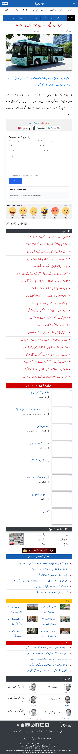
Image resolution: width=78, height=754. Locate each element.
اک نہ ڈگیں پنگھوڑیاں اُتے (52, 712)
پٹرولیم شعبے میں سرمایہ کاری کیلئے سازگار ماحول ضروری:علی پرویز (50, 592)
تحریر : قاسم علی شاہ (44, 448)
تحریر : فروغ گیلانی (45, 499)
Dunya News (44, 738)
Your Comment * (13, 157)
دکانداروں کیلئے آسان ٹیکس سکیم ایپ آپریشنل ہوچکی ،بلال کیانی (50, 586)
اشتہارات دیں (16, 731)
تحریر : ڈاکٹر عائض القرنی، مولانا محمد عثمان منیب (38, 431)
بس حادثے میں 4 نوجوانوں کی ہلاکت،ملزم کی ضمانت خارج (15, 612)
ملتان (37, 18)
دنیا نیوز (32, 738)
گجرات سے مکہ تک (54, 700)
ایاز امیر (34, 693)
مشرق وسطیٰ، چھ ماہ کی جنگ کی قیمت (16, 699)
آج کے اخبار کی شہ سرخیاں (37, 556)
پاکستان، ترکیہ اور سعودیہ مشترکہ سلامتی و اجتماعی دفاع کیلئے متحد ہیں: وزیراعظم (47, 647)
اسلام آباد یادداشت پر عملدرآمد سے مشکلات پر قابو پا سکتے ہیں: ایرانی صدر (48, 665)
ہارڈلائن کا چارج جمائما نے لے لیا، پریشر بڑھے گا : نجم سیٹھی (53, 575)
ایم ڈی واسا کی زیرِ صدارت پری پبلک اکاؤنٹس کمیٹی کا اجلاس (48, 636)
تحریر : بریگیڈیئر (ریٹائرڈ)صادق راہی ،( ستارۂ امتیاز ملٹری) (35, 414)
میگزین (6, 10)
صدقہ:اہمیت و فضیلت (42, 426)
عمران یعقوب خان (66, 718)
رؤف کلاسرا (67, 705)
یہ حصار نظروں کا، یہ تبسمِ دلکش (40, 460)
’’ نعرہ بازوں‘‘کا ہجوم (54, 687)
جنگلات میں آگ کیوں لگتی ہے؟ (39, 392)
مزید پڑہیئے (64, 231)
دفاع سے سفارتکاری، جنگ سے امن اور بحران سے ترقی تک (31, 409)
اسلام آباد (44, 18)
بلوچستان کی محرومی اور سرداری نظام (16, 712)
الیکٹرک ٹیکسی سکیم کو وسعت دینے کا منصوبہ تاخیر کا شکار (48, 612)
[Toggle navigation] (73, 3)
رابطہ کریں (59, 731)
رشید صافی (33, 705)
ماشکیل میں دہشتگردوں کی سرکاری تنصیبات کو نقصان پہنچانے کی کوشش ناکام (47, 670)
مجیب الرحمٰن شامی (65, 693)
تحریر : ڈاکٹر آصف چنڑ (44, 482)
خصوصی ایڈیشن (15, 10)
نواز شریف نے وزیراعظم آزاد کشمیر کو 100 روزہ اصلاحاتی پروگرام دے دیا (47, 653)
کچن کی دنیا (46, 511)
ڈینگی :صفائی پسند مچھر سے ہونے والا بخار (37, 477)
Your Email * (43, 146)
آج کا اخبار (53, 10)
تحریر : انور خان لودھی (43, 397)
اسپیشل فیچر (25, 10)
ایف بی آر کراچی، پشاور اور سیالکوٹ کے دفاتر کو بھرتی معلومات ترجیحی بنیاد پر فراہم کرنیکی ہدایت (42, 563)
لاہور (58, 18)
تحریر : (47, 516)
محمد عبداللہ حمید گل (30, 718)
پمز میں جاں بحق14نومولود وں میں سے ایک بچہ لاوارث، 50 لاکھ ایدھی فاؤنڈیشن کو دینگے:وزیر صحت (40, 581)
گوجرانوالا (21, 18)
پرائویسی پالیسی (28, 731)
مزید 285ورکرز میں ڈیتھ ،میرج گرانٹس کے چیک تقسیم (15, 624)
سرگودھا (13, 18)
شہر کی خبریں (34, 10)
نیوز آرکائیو (49, 731)
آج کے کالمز (44, 10)
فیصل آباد (30, 18)
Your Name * (11, 146)
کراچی (52, 18)
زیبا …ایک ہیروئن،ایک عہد (40, 494)
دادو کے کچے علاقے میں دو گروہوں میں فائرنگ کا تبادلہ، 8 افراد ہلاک (49, 659)
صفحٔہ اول (69, 10)
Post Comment (15, 181)
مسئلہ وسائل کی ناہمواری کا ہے (16, 687)
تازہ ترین (61, 10)
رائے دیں (39, 731)
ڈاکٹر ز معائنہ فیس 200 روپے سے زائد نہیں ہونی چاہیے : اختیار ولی (50, 569)
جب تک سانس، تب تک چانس (39, 443)
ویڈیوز (25, 738)
